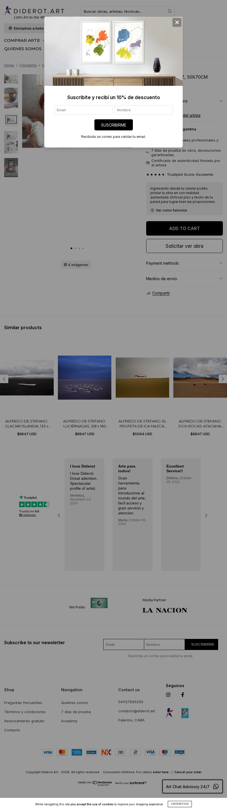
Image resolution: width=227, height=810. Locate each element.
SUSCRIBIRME (113, 125)
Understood (180, 804)
